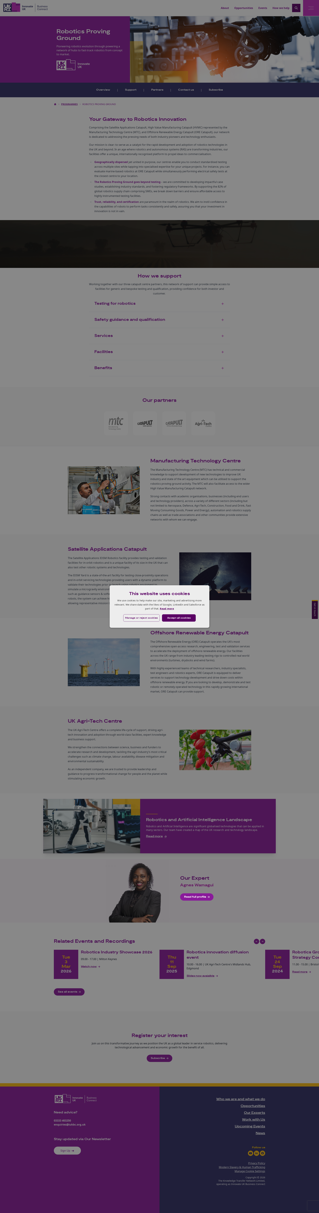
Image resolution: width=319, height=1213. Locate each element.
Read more (167, 608)
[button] (141, 618)
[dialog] (159, 606)
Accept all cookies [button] (179, 617)
